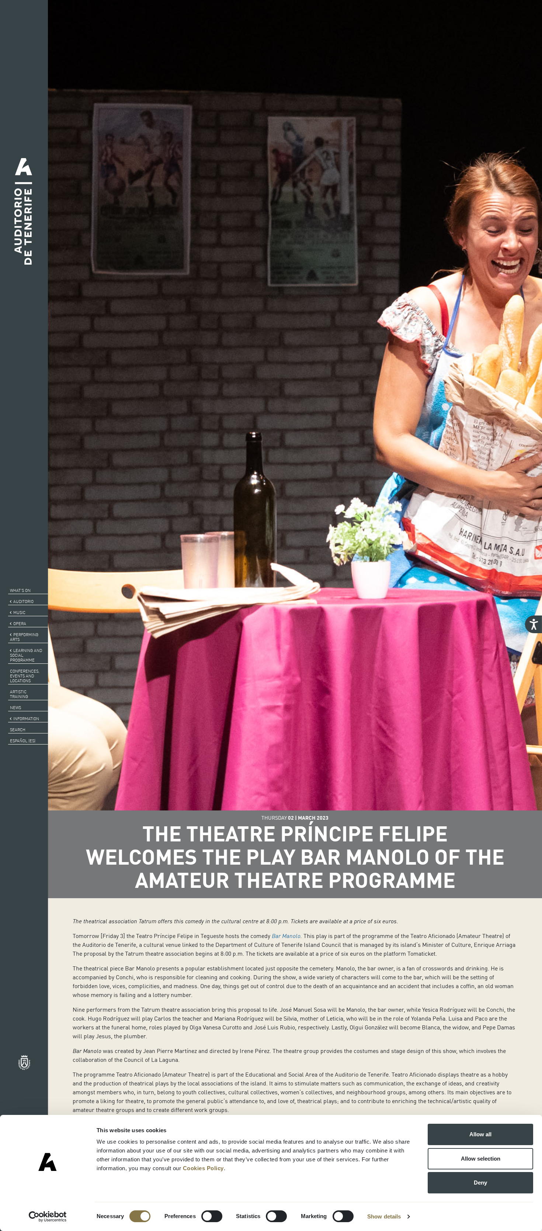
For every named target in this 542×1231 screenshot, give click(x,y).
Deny (480, 1182)
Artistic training (19, 694)
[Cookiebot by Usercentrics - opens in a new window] (47, 1216)
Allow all (480, 1134)
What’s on (20, 590)
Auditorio (23, 601)
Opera (19, 623)
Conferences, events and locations (24, 676)
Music (19, 612)
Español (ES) (22, 740)
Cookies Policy (203, 1168)
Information (26, 718)
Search (17, 729)
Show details (384, 1216)
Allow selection (480, 1158)
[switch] (211, 1216)
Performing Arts (24, 637)
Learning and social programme (26, 655)
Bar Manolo (286, 935)
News (15, 707)
